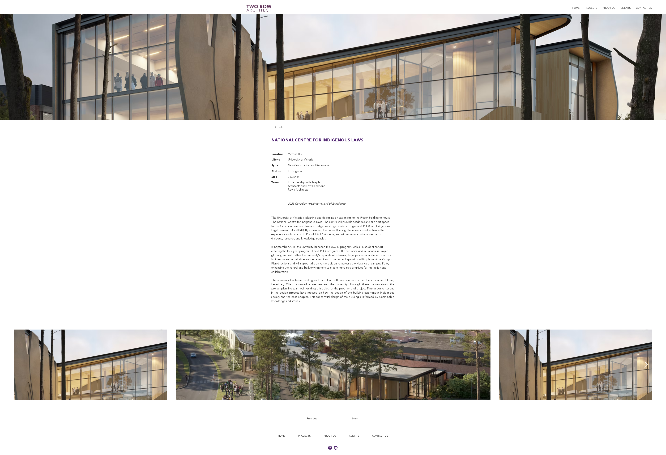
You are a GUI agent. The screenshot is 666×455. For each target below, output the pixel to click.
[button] (285, 127)
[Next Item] (646, 364)
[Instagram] (330, 448)
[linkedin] (336, 448)
